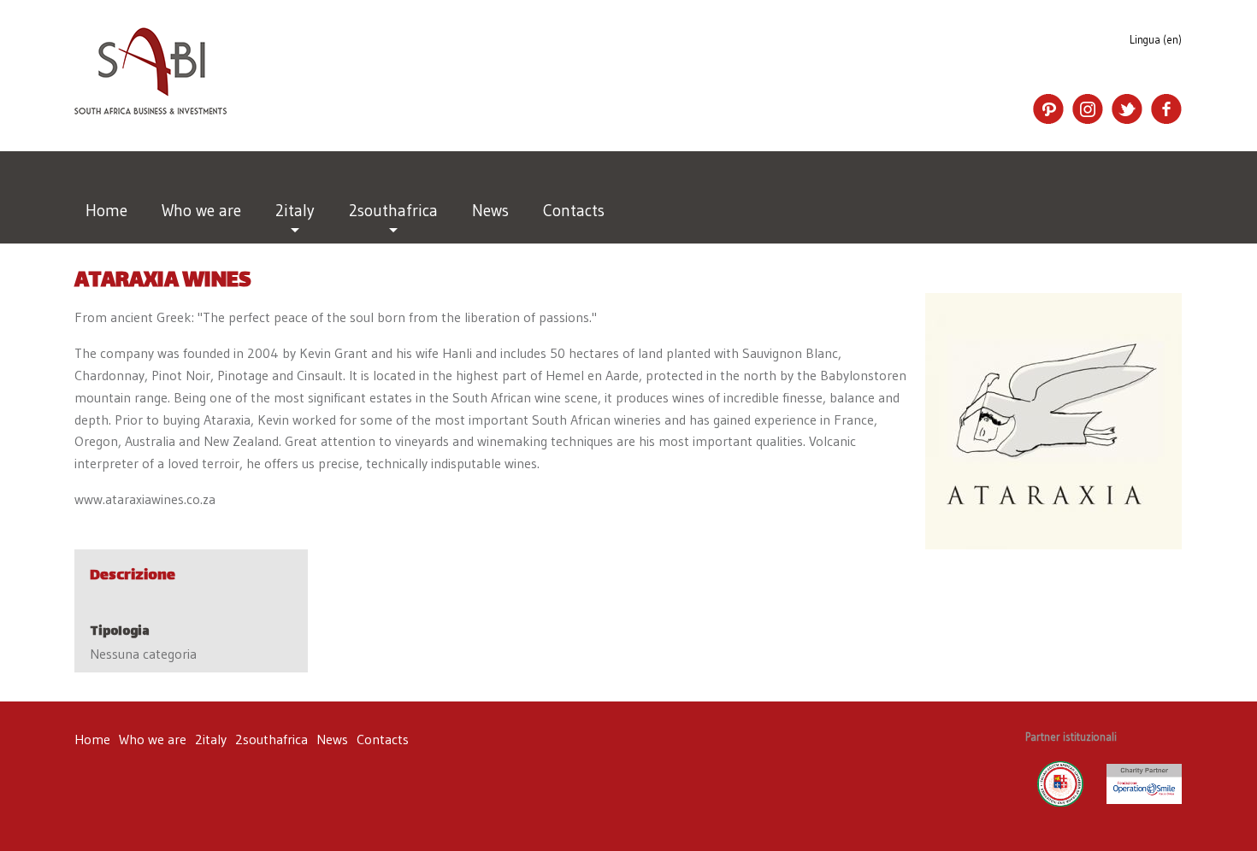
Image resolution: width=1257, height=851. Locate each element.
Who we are (201, 210)
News (490, 210)
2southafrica (393, 210)
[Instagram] (1087, 109)
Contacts (574, 210)
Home (106, 210)
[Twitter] (1127, 109)
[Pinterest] (1048, 109)
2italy (295, 210)
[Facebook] (1166, 109)
